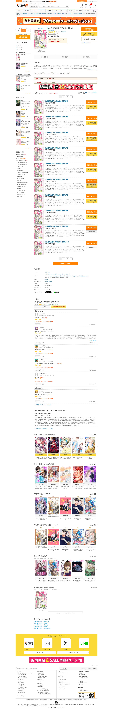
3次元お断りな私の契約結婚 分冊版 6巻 (56, 179)
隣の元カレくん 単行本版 (65, 518)
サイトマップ (62, 689)
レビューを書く (52, 33)
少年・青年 (26, 10)
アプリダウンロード (63, 673)
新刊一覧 (95, 668)
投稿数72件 (62, 31)
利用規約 (32, 699)
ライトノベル (64, 10)
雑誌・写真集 (79, 10)
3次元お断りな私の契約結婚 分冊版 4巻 (56, 148)
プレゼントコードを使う (43, 690)
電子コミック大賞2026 (58, 73)
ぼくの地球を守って (77, 580)
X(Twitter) (81, 684)
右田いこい (90, 550)
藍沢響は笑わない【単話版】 (25, 64)
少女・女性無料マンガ (22, 162)
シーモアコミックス (49, 11)
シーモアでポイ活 (21, 174)
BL (41, 10)
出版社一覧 (89, 668)
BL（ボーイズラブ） (22, 677)
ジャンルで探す (34, 6)
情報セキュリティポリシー (48, 699)
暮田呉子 (51, 458)
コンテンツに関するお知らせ (44, 693)
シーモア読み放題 (21, 695)
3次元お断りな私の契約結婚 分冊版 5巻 (56, 163)
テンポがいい (56, 276)
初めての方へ (20, 47)
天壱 (22, 126)
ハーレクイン (21, 685)
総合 (19, 10)
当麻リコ (42, 458)
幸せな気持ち (75, 276)
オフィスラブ (47, 73)
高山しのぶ (37, 458)
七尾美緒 (90, 458)
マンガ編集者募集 (83, 676)
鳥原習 (22, 135)
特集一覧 (19, 180)
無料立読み (41, 484)
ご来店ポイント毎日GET (22, 172)
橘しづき (54, 30)
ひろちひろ (23, 142)
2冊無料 (41, 454)
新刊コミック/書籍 (20, 154)
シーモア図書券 (20, 192)
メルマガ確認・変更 (42, 676)
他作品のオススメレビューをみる (44, 428)
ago (65, 519)
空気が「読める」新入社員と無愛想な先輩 (25, 133)
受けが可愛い (63, 276)
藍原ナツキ (55, 458)
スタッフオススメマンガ (22, 182)
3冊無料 (66, 454)
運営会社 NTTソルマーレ (82, 699)
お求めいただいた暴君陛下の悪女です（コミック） (25, 123)
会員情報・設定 (41, 677)
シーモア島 (37, 1)
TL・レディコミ (21, 679)
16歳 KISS (23, 54)
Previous (35, 446)
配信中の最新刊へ (86, 42)
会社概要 (28, 699)
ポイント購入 (41, 674)
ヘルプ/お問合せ (62, 679)
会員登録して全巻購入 (65, 263)
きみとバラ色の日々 (25, 141)
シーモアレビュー (21, 697)
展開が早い (68, 276)
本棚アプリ (19, 196)
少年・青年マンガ (22, 674)
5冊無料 (90, 454)
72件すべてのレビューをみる (43, 404)
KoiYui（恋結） (61, 13)
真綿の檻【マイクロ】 (90, 580)
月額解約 (40, 683)
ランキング (20, 158)
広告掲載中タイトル (21, 186)
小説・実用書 (71, 10)
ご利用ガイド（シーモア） (64, 682)
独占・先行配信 (21, 689)
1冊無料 (53, 454)
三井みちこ (86, 488)
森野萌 (78, 458)
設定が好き (86, 276)
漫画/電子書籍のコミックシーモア (25, 673)
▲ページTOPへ (93, 665)
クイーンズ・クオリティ (65, 580)
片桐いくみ (40, 581)
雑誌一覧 (84, 668)
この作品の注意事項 (41, 51)
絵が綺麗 (81, 276)
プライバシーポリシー (38, 699)
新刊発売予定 (20, 156)
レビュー (31, 1)
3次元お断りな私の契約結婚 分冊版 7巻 (56, 195)
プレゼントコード (21, 194)
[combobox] (54, 6)
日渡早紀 (77, 581)
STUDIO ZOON (56, 516)
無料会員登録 (82, 1)
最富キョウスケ (65, 581)
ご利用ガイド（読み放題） (64, 684)
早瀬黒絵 (88, 519)
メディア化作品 (20, 178)
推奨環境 (61, 687)
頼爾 (44, 581)
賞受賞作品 (19, 176)
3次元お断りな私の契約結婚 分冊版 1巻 (56, 101)
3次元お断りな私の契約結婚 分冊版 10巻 (57, 242)
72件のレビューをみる (53, 304)
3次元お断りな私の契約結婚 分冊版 (74, 13)
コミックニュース (21, 190)
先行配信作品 (20, 170)
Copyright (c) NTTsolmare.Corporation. (56, 707)
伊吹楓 (50, 30)
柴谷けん (61, 458)
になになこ (37, 488)
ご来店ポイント (40, 652)
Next (96, 446)
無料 (41, 73)
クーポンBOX (41, 681)
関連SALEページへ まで (44, 78)
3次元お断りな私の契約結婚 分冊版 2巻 (56, 116)
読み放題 (25, 1)
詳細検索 (19, 188)
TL (56, 10)
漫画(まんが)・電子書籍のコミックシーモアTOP (27, 13)
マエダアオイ (65, 488)
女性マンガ (50, 13)
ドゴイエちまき (55, 488)
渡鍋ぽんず (50, 516)
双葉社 (55, 13)
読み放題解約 (41, 685)
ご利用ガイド (20, 45)
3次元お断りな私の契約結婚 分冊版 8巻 (56, 210)
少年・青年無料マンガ (22, 164)
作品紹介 (81, 673)
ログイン (92, 1)
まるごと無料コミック (21, 160)
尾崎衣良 (90, 581)
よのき (22, 114)
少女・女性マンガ (43, 13)
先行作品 (68, 274)
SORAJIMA (26, 126)
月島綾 (22, 88)
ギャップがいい (48, 276)
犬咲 (41, 488)
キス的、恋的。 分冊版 (25, 86)
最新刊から (94, 92)
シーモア (19, 1)
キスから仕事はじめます (25, 77)
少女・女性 (34, 10)
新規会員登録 (41, 673)
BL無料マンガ (20, 166)
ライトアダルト (94, 11)
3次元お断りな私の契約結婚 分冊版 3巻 (56, 132)
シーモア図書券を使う (43, 689)
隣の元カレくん (77, 518)
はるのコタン (91, 488)
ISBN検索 (75, 699)
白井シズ (50, 488)
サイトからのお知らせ (43, 692)
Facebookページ (82, 682)
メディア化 (86, 10)
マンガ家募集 (82, 674)
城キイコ (92, 519)
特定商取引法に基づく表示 (59, 699)
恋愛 (68, 73)
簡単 (86, 92)
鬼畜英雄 (23, 113)
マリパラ (75, 488)
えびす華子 (23, 79)
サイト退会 (40, 686)
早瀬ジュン (66, 458)
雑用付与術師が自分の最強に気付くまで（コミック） (25, 103)
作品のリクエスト (63, 685)
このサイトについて (68, 699)
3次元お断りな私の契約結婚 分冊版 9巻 (56, 226)
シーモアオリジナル (22, 687)
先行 (36, 73)
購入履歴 (40, 679)
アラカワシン (24, 106)
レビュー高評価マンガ (22, 184)
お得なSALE (19, 168)
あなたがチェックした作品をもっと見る (66, 613)
